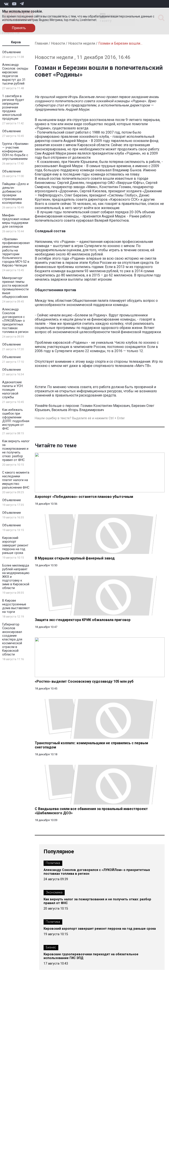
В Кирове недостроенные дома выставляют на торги (16, 606)
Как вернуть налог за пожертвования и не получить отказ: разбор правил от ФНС (16, 450)
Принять (19, 28)
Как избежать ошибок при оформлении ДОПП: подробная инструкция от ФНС (15, 419)
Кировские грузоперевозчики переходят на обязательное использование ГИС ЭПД (91, 956)
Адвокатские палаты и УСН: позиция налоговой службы (12, 389)
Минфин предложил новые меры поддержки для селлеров (16, 221)
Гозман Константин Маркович (105, 406)
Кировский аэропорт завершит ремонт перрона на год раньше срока (15, 545)
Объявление (11, 52)
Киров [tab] (16, 42)
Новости (58, 43)
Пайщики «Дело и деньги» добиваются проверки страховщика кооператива (15, 193)
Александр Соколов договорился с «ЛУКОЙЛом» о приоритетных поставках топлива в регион (15, 321)
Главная (41, 43)
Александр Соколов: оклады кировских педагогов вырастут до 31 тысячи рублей (15, 74)
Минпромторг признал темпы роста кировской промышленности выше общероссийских (15, 287)
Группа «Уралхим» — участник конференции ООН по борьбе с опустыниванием (15, 151)
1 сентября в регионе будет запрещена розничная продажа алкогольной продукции (13, 107)
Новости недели (81, 43)
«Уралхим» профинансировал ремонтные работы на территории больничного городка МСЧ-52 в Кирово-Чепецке (16, 252)
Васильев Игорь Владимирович (77, 410)
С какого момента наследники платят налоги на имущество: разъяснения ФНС (15, 480)
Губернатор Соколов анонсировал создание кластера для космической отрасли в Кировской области (12, 639)
